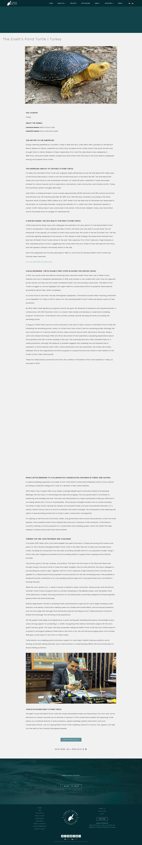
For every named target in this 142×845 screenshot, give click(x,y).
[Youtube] (71, 836)
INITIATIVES (108, 3)
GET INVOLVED (85, 3)
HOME (51, 3)
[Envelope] (77, 836)
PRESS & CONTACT (40, 823)
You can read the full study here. (39, 262)
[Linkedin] (68, 836)
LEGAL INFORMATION (39, 826)
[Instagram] (65, 836)
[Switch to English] (129, 3)
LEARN (96, 3)
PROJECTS (73, 3)
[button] (71, 678)
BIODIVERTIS (40, 818)
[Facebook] (62, 836)
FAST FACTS (40, 813)
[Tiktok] (74, 836)
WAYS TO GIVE (39, 816)
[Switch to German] (132, 3)
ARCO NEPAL (40, 821)
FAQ (39, 810)
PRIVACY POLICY (39, 829)
